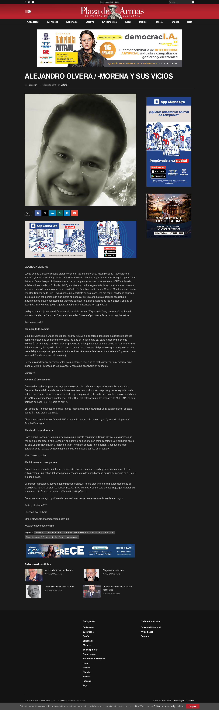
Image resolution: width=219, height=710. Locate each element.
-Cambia (39, 532)
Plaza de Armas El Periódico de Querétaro (44, 537)
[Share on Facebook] (38, 213)
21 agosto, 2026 (54, 574)
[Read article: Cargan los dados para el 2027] (33, 591)
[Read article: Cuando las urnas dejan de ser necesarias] (92, 591)
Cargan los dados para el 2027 (59, 586)
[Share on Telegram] (67, 213)
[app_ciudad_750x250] (80, 239)
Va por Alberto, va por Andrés (59, 570)
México (143, 21)
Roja (189, 21)
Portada (87, 676)
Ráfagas (175, 21)
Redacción (32, 84)
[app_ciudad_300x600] (168, 141)
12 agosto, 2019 (49, 84)
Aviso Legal (147, 631)
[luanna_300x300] (168, 215)
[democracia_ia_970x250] (109, 47)
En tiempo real (109, 21)
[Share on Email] (74, 213)
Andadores (32, 21)
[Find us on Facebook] (25, 2)
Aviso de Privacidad (151, 627)
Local (128, 21)
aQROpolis (52, 21)
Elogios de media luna (113, 570)
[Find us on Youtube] (33, 2)
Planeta (159, 21)
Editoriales (71, 21)
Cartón (86, 636)
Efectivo (90, 21)
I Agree (192, 706)
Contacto (145, 636)
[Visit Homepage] (113, 11)
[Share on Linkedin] (52, 213)
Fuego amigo (89, 654)
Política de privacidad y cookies (168, 706)
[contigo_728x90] (80, 550)
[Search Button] (193, 2)
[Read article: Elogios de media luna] (92, 575)
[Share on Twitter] (45, 213)
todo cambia (72, 537)
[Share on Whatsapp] (59, 213)
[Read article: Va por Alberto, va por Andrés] (33, 575)
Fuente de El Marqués (94, 658)
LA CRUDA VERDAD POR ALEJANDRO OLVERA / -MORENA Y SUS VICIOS (80, 532)
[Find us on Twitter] (29, 2)
